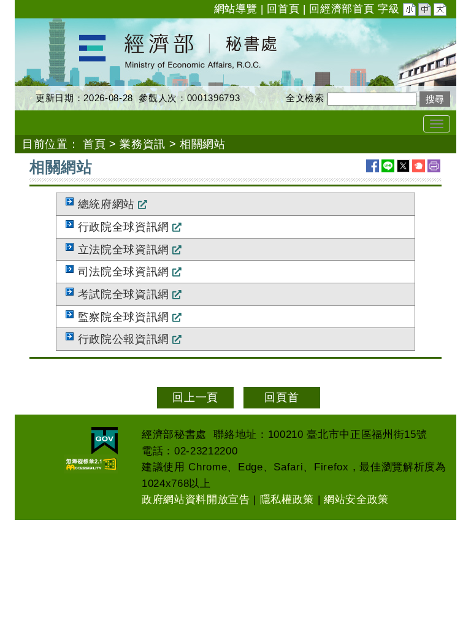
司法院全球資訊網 (123, 272)
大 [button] (440, 11)
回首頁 (283, 9)
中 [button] (425, 11)
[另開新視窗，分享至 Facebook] (372, 165)
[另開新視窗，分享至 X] (403, 165)
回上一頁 (195, 397)
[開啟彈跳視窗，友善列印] (434, 165)
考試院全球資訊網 (123, 294)
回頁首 (281, 397)
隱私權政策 (287, 499)
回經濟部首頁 (341, 9)
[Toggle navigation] (436, 123)
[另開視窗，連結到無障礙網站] (91, 463)
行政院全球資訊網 (123, 227)
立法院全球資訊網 (123, 249)
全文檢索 (305, 98)
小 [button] (410, 11)
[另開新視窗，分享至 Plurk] (418, 165)
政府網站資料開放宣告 (196, 499)
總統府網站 (106, 204)
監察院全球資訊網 (123, 317)
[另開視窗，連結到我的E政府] (104, 440)
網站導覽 (236, 9)
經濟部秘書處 (49, 26)
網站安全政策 (356, 499)
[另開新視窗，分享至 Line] (388, 165)
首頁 (94, 144)
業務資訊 (143, 144)
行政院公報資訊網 (123, 339)
